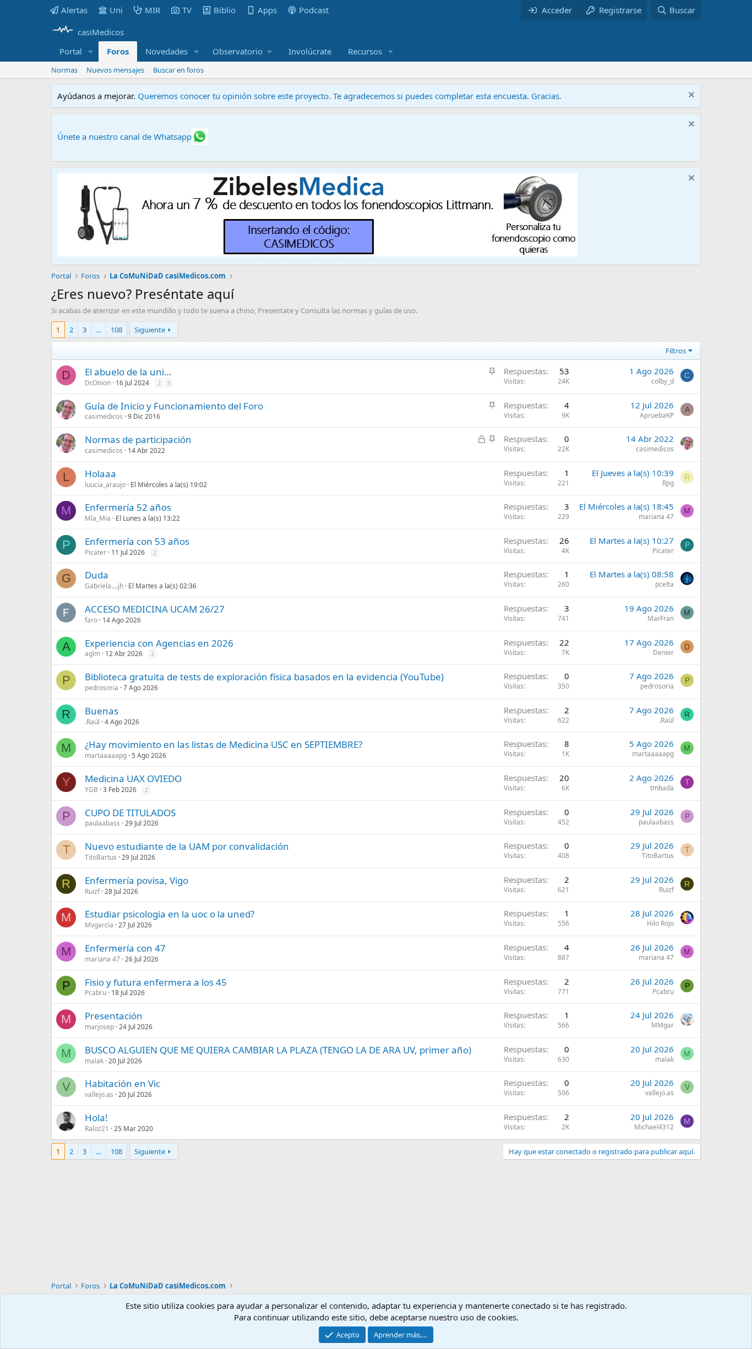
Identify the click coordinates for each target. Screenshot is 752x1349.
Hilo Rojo (660, 923)
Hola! (96, 1117)
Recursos (365, 51)
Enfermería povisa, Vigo (136, 880)
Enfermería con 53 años (137, 541)
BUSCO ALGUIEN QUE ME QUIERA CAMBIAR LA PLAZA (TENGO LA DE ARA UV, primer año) (278, 1050)
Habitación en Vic (122, 1083)
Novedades (166, 51)
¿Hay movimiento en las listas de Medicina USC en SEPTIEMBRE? (223, 744)
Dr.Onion (98, 382)
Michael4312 (654, 1127)
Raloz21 (97, 1128)
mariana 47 (656, 516)
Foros (118, 51)
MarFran (660, 618)
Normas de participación (138, 439)
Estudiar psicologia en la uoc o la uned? (169, 914)
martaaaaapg (106, 755)
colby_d (662, 381)
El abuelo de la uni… (128, 371)
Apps (267, 9)
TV (187, 9)
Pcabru (95, 992)
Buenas (101, 710)
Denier (663, 652)
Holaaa (100, 473)
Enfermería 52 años (128, 507)
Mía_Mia (98, 518)
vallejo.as (99, 1094)
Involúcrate (309, 51)
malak (94, 1061)
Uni (116, 9)
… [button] (98, 330)
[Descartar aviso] (690, 96)
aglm (92, 653)
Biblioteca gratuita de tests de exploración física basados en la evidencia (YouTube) (264, 676)
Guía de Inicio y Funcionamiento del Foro (174, 406)
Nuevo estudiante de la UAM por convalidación (187, 846)
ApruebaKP (657, 415)
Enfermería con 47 (125, 948)
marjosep (99, 1026)
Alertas (74, 9)
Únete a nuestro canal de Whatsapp (124, 136)
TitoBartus (101, 857)
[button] (91, 51)
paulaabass (102, 823)
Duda (96, 575)
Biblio (225, 9)
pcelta (664, 584)
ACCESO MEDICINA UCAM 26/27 (155, 609)
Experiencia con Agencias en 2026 (159, 643)
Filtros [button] (676, 351)
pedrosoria (101, 687)
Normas (64, 70)
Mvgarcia (99, 925)
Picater (95, 552)
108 (116, 330)
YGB (91, 789)
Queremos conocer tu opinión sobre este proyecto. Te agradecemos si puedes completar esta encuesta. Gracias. (350, 95)
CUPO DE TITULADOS (130, 812)
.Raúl (92, 722)
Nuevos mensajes (115, 70)
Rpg (668, 483)
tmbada (662, 788)
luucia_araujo (105, 484)
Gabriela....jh (104, 586)
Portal (70, 51)
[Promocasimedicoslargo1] (317, 253)
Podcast (314, 9)
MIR (152, 9)
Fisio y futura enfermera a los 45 (156, 982)
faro (91, 620)
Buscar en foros (178, 70)
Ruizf (92, 891)
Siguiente (149, 330)
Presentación (114, 1015)
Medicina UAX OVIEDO (133, 778)
